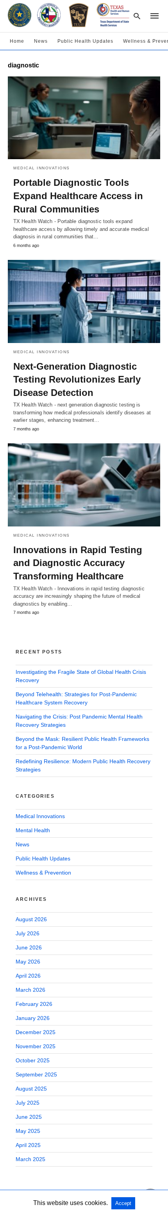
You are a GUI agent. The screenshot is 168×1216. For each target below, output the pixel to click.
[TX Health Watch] (68, 15)
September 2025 (36, 1074)
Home (17, 41)
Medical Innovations (41, 168)
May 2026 (28, 961)
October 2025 (33, 1060)
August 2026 (31, 919)
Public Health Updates (85, 41)
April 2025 (28, 1145)
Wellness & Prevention (43, 872)
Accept (123, 1203)
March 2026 (30, 990)
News (41, 41)
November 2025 (35, 1046)
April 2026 (28, 976)
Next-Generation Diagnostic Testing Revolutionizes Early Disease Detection (77, 379)
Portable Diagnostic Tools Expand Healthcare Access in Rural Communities (78, 195)
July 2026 (27, 933)
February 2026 (34, 1004)
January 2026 (33, 1018)
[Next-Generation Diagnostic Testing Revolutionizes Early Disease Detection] (84, 301)
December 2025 (35, 1032)
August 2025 (31, 1088)
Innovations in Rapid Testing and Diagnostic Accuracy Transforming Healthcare (77, 562)
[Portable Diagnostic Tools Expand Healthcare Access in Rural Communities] (84, 118)
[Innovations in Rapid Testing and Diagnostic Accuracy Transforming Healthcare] (84, 484)
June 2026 (29, 947)
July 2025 (27, 1103)
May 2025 (28, 1131)
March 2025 (30, 1159)
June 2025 (29, 1117)
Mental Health (33, 830)
